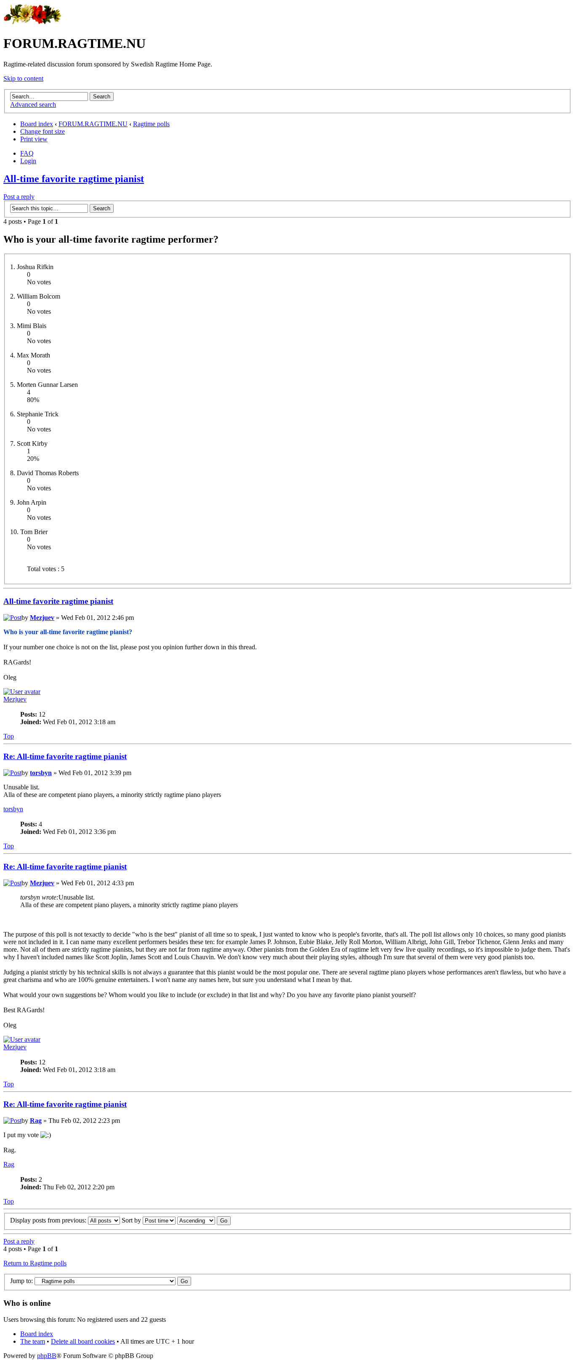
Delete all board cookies (83, 1341)
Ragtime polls (151, 123)
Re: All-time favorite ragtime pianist (65, 756)
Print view (34, 139)
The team (32, 1341)
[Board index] (32, 22)
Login (28, 160)
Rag (36, 1120)
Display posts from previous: (49, 1220)
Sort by (132, 1220)
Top (8, 736)
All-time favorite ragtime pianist (73, 178)
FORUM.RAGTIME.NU (93, 123)
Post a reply (19, 196)
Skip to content (23, 78)
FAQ (27, 153)
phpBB (46, 1355)
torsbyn (41, 772)
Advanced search (33, 104)
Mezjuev (42, 617)
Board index (36, 123)
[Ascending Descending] (204, 1220)
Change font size (42, 131)
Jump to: (21, 1280)
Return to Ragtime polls (35, 1263)
